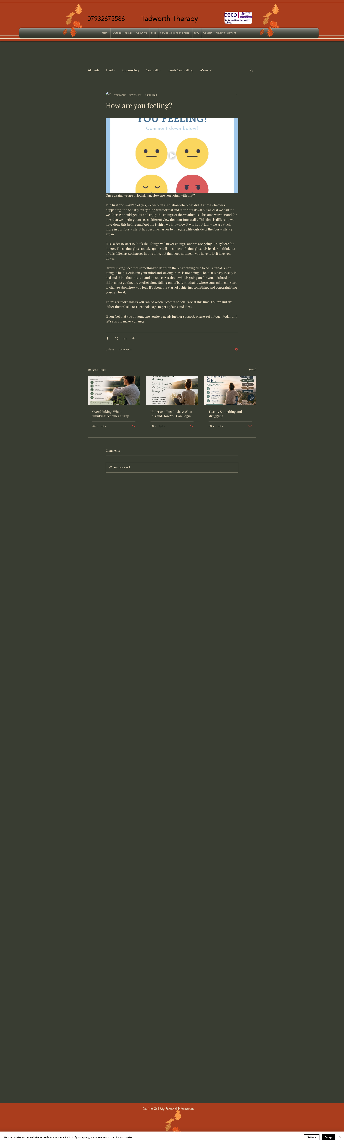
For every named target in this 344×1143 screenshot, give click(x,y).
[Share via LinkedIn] (125, 338)
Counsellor (153, 70)
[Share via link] (133, 338)
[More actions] (236, 95)
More (204, 70)
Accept (328, 1137)
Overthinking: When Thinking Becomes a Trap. (111, 413)
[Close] (340, 1137)
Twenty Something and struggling (225, 413)
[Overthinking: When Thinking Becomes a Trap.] (114, 390)
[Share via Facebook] (107, 338)
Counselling (130, 70)
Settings (311, 1137)
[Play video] (172, 155)
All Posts (93, 70)
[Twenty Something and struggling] (230, 390)
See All (252, 369)
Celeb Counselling (180, 70)
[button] (251, 70)
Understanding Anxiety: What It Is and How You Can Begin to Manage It (171, 413)
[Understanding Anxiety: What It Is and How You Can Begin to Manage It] (172, 390)
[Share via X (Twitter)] (116, 338)
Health (110, 70)
